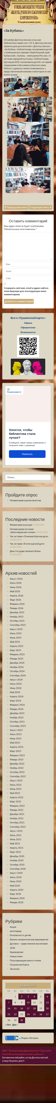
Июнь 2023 (15, 738)
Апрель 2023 (16, 747)
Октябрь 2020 (17, 864)
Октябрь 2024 (17, 671)
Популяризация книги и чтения (25, 960)
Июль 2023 (16, 734)
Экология (14, 969)
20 (47, 1008)
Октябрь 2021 (17, 822)
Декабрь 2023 (17, 713)
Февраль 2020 (17, 898)
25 (34, 1014)
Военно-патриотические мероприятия (29, 939)
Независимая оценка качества (25, 500)
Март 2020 (15, 894)
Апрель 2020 (16, 889)
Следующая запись (39, 207)
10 (28, 1002)
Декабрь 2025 (17, 612)
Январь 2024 (16, 709)
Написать (27, 454)
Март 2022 (15, 801)
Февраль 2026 (17, 604)
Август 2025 (16, 629)
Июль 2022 (16, 784)
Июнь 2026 (15, 587)
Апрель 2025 (16, 646)
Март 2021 (15, 852)
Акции (13, 927)
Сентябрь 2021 (18, 826)
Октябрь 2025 (17, 620)
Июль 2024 (16, 683)
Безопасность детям (20, 935)
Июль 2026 (16, 583)
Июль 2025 (16, 633)
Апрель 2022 (16, 797)
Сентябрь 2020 (18, 868)
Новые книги (16, 956)
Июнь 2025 (15, 637)
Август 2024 (16, 679)
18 (34, 1008)
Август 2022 (16, 780)
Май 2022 (15, 793)
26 (40, 1014)
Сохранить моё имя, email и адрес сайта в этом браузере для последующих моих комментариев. (26, 291)
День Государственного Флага (25, 551)
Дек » (15, 1024)
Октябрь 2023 (17, 721)
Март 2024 (15, 700)
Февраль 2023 (17, 755)
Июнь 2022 (15, 789)
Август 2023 (16, 730)
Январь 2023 (16, 759)
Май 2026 (15, 591)
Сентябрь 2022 (18, 776)
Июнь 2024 (15, 688)
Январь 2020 (16, 902)
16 (21, 1008)
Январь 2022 (16, 810)
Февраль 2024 (17, 704)
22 (15, 1014)
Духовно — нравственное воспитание (29, 943)
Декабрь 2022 (17, 763)
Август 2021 (16, 831)
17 (28, 1008)
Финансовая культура (21, 524)
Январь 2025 (16, 658)
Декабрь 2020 (17, 856)
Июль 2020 (16, 877)
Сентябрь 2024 (18, 675)
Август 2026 (16, 578)
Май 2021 (15, 843)
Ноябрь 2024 (16, 667)
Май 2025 (15, 641)
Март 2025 (15, 650)
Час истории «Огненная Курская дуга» (29, 536)
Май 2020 (15, 885)
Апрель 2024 (16, 696)
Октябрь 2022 (17, 772)
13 (47, 1002)
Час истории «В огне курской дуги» (27, 543)
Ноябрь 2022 (16, 768)
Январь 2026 (16, 608)
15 (15, 1008)
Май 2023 (15, 742)
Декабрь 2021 (17, 814)
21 (8, 1014)
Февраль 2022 (17, 805)
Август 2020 (16, 873)
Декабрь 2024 (17, 662)
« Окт (8, 1024)
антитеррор (16, 931)
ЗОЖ (12, 948)
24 (28, 1014)
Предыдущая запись (17, 207)
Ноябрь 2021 (16, 818)
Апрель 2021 (16, 847)
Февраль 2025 (17, 654)
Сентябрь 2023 (18, 726)
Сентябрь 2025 (18, 625)
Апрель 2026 (16, 595)
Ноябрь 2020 (16, 860)
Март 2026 (15, 599)
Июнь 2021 (15, 839)
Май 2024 (15, 692)
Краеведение (16, 952)
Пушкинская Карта (19, 964)
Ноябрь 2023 (16, 717)
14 (8, 1008)
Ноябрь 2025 (16, 616)
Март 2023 (15, 751)
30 (21, 1020)
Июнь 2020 (15, 881)
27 (47, 1014)
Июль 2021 (16, 835)
